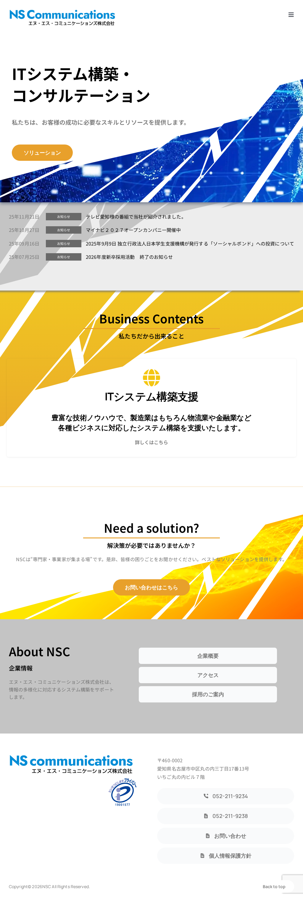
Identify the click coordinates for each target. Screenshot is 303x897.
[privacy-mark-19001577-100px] (122, 779)
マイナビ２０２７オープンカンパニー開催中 (133, 229)
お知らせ (63, 216)
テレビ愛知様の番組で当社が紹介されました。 (136, 216)
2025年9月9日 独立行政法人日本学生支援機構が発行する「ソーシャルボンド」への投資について (190, 243)
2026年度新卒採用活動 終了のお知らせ (129, 256)
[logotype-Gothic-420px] (62, 11)
